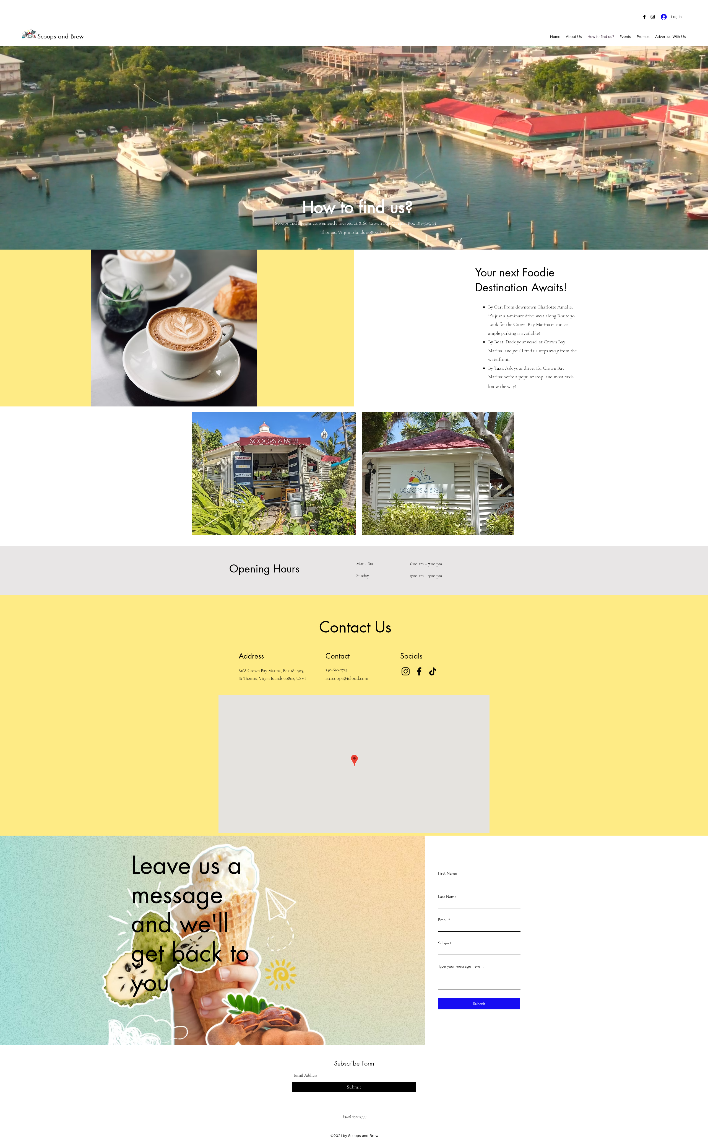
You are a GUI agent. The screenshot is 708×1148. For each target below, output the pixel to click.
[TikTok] (432, 671)
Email (442, 920)
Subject (444, 943)
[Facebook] (644, 17)
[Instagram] (652, 17)
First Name (447, 873)
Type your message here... (461, 966)
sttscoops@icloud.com (347, 678)
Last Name (447, 896)
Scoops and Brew (60, 36)
